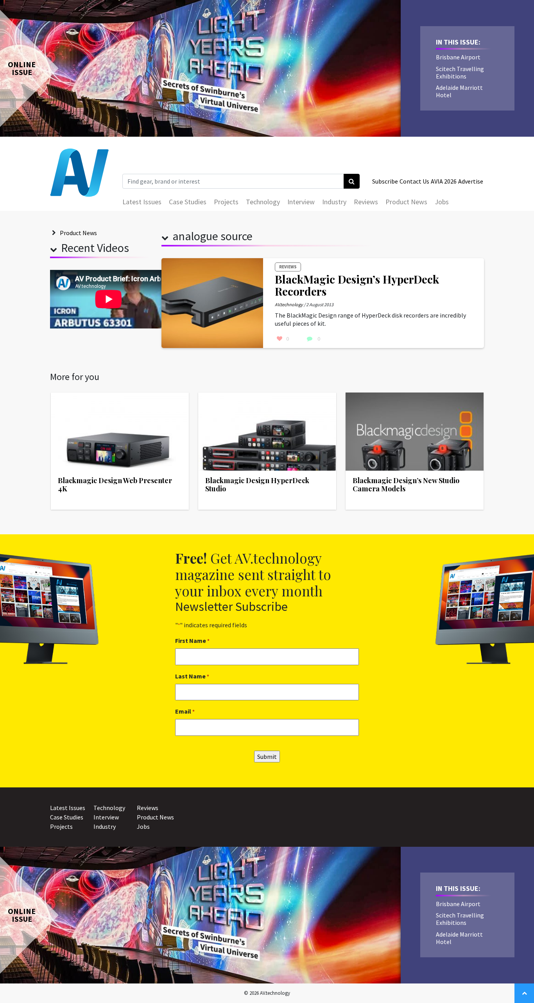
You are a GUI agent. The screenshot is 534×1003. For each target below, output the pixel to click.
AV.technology (289, 304)
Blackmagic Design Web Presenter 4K (115, 485)
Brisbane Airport (458, 57)
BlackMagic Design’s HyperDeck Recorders (357, 285)
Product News (406, 201)
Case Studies (187, 201)
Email (185, 711)
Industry (334, 201)
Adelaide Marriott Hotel (459, 91)
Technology (263, 201)
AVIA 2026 (444, 181)
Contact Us (414, 181)
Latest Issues (141, 201)
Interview (301, 201)
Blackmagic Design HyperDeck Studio (257, 485)
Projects (226, 201)
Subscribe (385, 181)
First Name (192, 640)
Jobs (442, 201)
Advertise (470, 181)
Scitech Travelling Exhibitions (460, 72)
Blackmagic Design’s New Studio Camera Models (406, 485)
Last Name (192, 676)
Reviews (366, 201)
